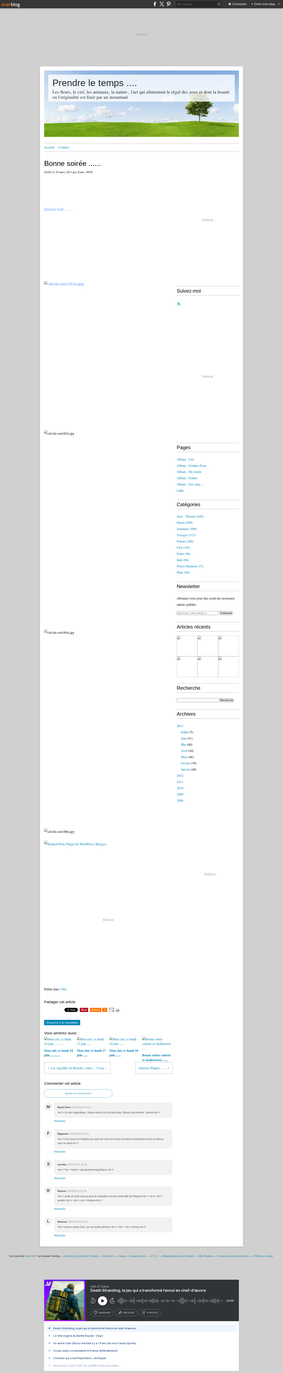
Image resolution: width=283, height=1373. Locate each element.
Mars (184, 757)
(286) (185, 541)
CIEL (64, 989)
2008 (180, 800)
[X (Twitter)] (161, 4)
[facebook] (154, 4)
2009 (180, 794)
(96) (183, 553)
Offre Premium (205, 1255)
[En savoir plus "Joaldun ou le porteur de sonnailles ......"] (228, 666)
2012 (180, 775)
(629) (190, 516)
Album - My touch (189, 471)
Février (185, 763)
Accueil (49, 147)
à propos (152, 1312)
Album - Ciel (185, 459)
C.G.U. (154, 1255)
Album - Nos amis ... (190, 484)
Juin (183, 738)
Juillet (185, 732)
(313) (186, 535)
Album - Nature (187, 478)
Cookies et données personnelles (233, 1255)
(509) (187, 529)
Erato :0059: (31, 1255)
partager (128, 1312)
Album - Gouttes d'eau (191, 465)
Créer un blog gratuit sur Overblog (81, 1255)
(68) (183, 572)
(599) (185, 522)
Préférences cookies (263, 1255)
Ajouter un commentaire (78, 1093)
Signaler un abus (138, 1255)
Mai (183, 744)
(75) (190, 566)
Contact (63, 147)
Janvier (185, 769)
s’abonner (105, 1312)
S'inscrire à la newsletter (62, 1022)
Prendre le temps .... (94, 83)
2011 (180, 782)
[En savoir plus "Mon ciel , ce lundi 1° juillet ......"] (187, 666)
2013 (180, 726)
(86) (183, 560)
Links (180, 490)
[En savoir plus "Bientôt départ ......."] (207, 646)
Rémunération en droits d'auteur (178, 1255)
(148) (183, 547)
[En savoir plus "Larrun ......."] (228, 646)
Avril (184, 750)
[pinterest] (168, 4)
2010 (180, 788)
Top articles (108, 1255)
